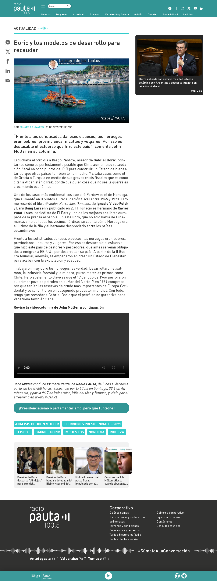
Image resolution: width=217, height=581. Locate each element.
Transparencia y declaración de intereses (127, 519)
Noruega (96, 432)
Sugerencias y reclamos (125, 530)
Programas (61, 14)
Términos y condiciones (124, 525)
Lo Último (188, 14)
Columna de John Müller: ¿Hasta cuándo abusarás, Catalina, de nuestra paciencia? (116, 480)
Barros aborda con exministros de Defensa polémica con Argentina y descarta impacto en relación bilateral (168, 82)
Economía (95, 14)
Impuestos (74, 432)
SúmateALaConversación (164, 551)
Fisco (23, 432)
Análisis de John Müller (37, 424)
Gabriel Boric (47, 432)
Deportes (152, 14)
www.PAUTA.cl (46, 397)
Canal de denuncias (169, 525)
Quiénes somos (119, 512)
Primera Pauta (58, 384)
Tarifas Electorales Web (124, 539)
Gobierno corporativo (170, 512)
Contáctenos (164, 521)
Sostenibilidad (170, 14)
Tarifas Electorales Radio (125, 534)
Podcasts (45, 14)
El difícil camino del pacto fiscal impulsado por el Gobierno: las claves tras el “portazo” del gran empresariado (87, 480)
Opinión (138, 14)
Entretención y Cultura (117, 14)
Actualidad (78, 14)
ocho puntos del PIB (52, 169)
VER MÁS (196, 91)
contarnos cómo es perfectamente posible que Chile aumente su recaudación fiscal (71, 164)
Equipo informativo (168, 517)
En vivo (46, 575)
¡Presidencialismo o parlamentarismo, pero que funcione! (67, 408)
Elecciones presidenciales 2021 (92, 424)
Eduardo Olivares (31, 126)
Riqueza (117, 432)
